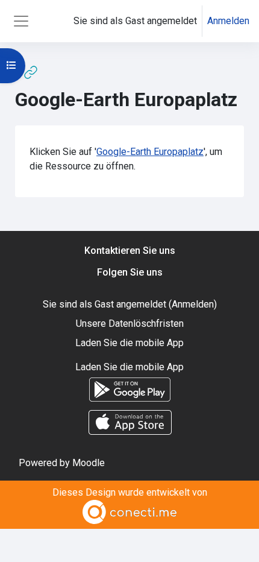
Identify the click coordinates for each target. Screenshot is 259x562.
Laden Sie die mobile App (129, 343)
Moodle (88, 463)
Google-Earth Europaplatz (150, 151)
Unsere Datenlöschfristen (130, 323)
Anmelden (228, 21)
